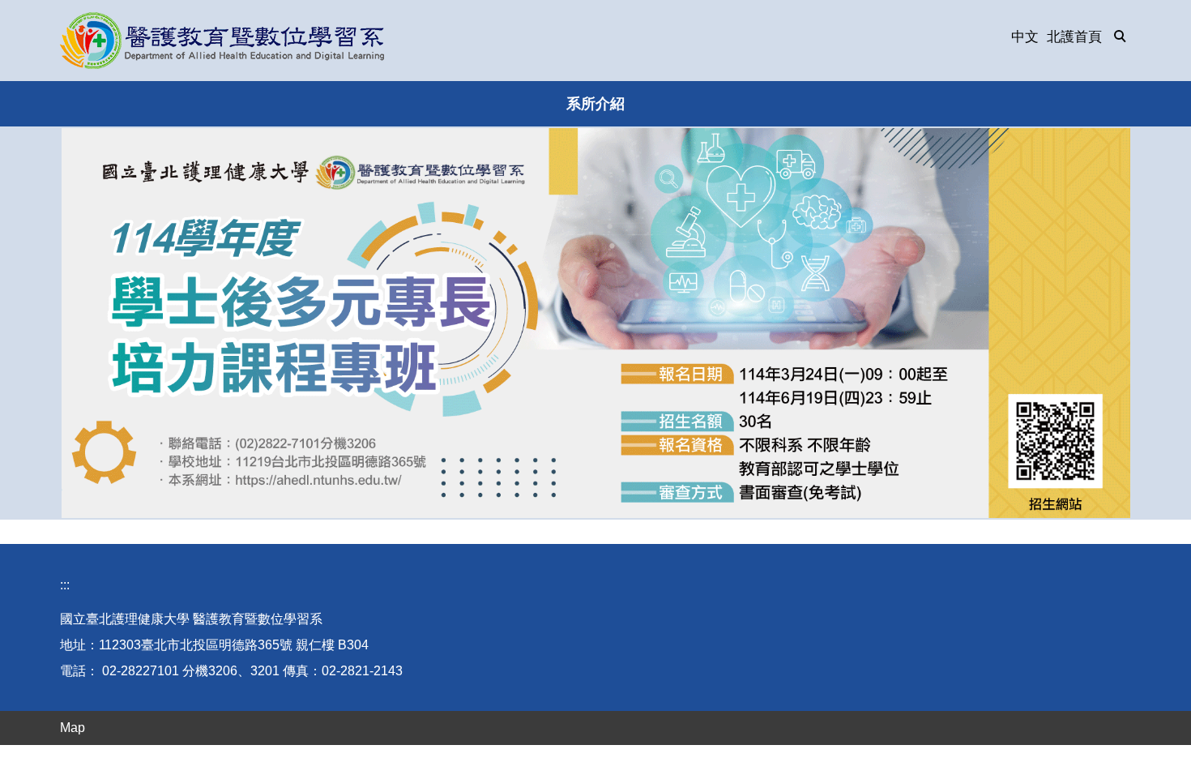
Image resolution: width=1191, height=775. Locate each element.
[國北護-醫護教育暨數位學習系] (222, 40)
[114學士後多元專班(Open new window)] (596, 323)
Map (72, 727)
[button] (1120, 37)
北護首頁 (1074, 37)
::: (65, 585)
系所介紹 (595, 104)
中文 (1025, 37)
